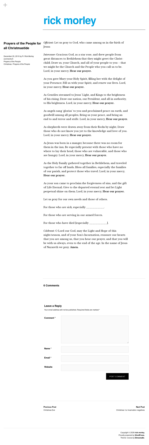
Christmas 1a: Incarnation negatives (130, 408)
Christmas (8, 64)
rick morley (70, 20)
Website (48, 366)
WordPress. (140, 435)
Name (48, 348)
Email (47, 357)
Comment (50, 317)
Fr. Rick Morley (28, 56)
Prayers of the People (12, 61)
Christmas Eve (50, 408)
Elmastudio (139, 437)
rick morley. (140, 432)
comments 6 (8, 58)
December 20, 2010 (11, 56)
